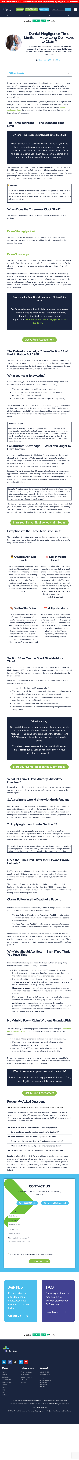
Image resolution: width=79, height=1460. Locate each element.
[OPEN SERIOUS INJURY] (32, 15)
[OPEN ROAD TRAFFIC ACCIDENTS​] (23, 15)
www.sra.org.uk (64, 1404)
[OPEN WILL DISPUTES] (63, 15)
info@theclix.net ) (66, 1411)
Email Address (13, 1229)
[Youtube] (26, 1362)
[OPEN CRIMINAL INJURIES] (42, 15)
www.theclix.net (55, 1411)
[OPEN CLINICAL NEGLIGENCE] (54, 15)
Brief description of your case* (18, 1238)
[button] (75, 9)
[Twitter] (21, 1362)
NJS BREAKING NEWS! (11, 1)
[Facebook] (10, 1362)
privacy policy (50, 1254)
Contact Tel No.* (13, 1220)
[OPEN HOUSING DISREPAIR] (74, 15)
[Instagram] (15, 1362)
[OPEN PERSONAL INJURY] (10, 15)
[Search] (68, 9)
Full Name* (12, 1212)
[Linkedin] (4, 1362)
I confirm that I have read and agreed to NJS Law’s (32, 1254)
